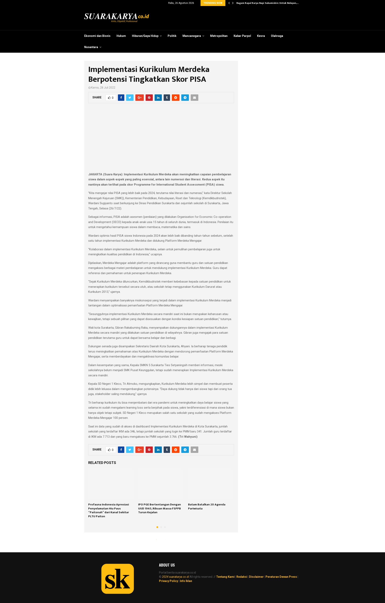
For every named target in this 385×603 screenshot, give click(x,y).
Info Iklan (186, 581)
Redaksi (241, 576)
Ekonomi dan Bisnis (97, 35)
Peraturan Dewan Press (281, 576)
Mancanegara (191, 35)
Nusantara (91, 47)
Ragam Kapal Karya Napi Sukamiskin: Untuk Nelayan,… (267, 3)
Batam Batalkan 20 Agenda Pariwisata (206, 506)
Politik (172, 35)
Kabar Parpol (242, 35)
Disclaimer (256, 576)
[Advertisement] (161, 140)
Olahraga (277, 35)
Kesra (261, 35)
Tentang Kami (225, 576)
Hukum (121, 35)
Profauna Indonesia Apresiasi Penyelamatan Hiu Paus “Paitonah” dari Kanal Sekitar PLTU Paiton (108, 510)
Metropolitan (219, 35)
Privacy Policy (168, 581)
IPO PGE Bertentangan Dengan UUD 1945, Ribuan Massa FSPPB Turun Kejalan (159, 508)
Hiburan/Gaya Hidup (145, 35)
